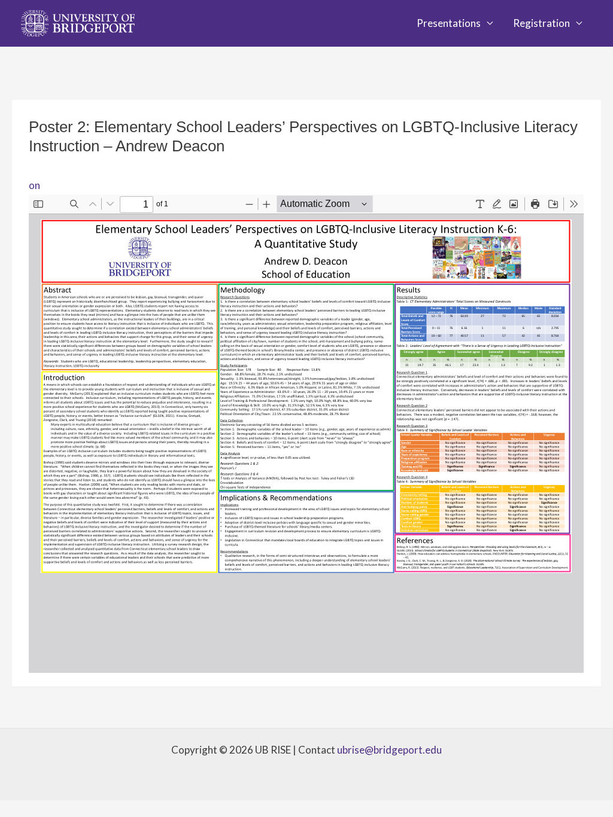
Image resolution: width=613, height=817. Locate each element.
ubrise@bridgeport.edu (389, 749)
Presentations (449, 23)
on (34, 185)
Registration (541, 23)
